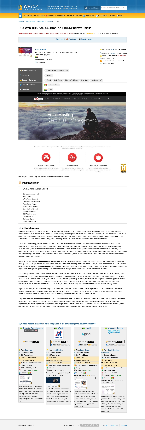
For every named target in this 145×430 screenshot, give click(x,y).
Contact (105, 425)
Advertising (114, 425)
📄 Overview (58, 39)
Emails (112, 53)
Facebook (82, 425)
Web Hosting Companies (35, 21)
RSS (97, 425)
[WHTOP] (20, 15)
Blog (88, 425)
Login (91, 8)
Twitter (85, 425)
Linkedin (94, 425)
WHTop (21, 21)
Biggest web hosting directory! (33, 9)
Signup (96, 8)
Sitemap (124, 425)
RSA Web (49, 21)
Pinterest (91, 425)
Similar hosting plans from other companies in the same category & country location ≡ (58, 324)
